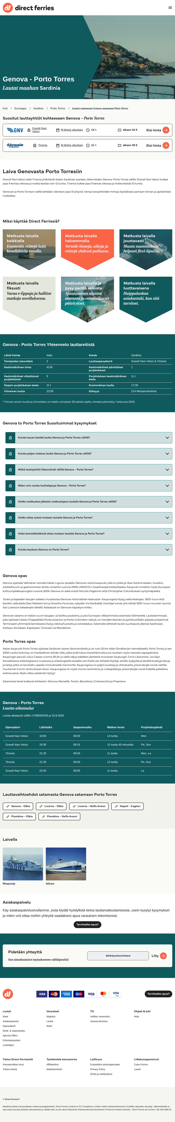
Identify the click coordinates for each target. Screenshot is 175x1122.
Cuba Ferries (141, 1064)
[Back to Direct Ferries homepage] (28, 8)
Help (136, 1016)
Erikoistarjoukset (11, 1040)
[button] (88, 437)
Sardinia (38, 108)
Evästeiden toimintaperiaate (105, 1064)
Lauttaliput (8, 1045)
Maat (5, 1016)
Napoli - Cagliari (130, 806)
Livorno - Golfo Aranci (92, 806)
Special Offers (10, 1035)
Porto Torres (57, 108)
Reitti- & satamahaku (14, 1030)
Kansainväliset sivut (13, 1064)
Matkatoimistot (54, 1069)
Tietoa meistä (10, 1069)
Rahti (49, 1026)
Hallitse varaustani (100, 1016)
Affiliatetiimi (52, 1064)
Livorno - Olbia (53, 806)
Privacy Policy (97, 1069)
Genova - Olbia (20, 806)
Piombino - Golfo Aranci (62, 816)
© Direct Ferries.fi (11, 1099)
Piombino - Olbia (22, 816)
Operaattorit (9, 1026)
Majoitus (50, 1016)
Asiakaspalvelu (11, 1021)
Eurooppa (20, 108)
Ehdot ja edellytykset (101, 1074)
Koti (5, 108)
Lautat (49, 1021)
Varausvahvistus (99, 1021)
